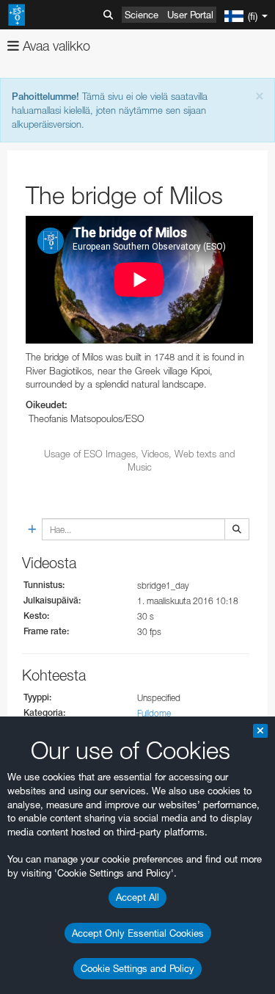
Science (141, 15)
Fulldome (154, 713)
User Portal (190, 15)
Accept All (137, 897)
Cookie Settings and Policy (137, 968)
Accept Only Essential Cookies (138, 933)
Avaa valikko (54, 46)
